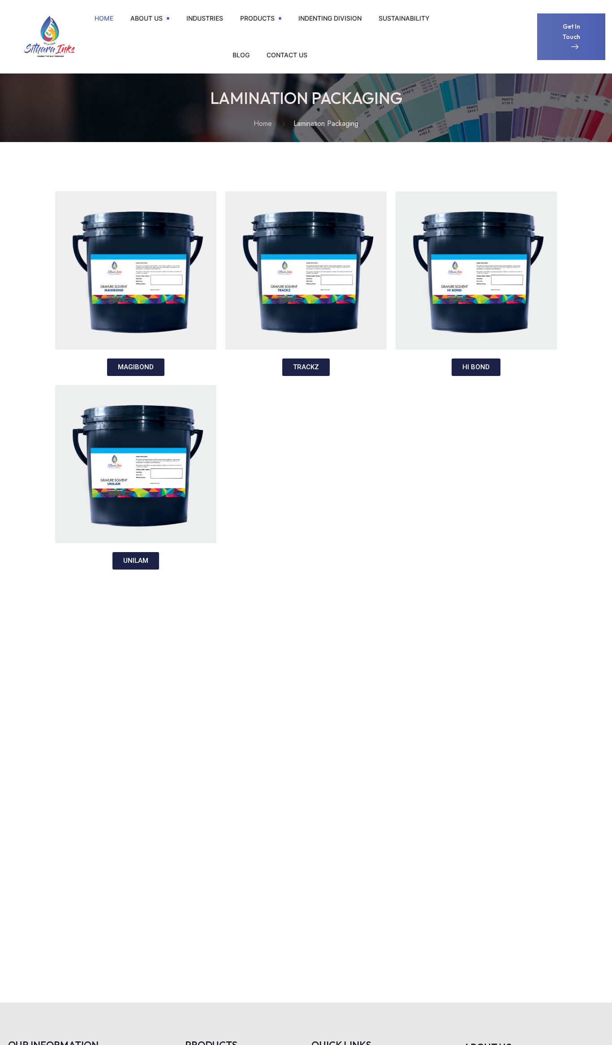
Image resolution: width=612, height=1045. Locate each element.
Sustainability (404, 18)
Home (104, 18)
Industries (204, 18)
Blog (241, 55)
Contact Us (287, 55)
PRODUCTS (257, 18)
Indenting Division (330, 18)
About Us (146, 18)
